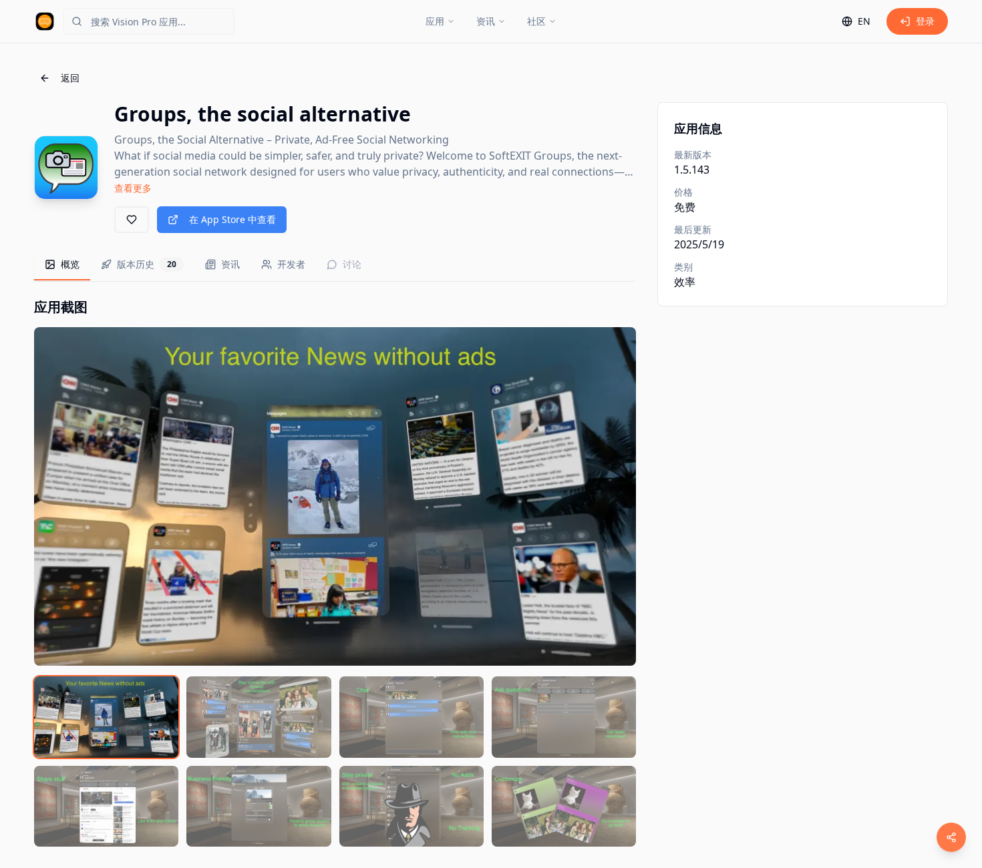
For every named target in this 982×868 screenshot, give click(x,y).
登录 (925, 21)
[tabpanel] (335, 572)
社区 (536, 21)
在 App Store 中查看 (232, 219)
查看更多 (133, 188)
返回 (70, 77)
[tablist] (335, 265)
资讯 (485, 21)
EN (864, 21)
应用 (435, 21)
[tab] (62, 265)
